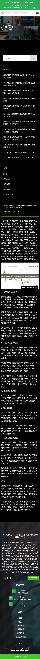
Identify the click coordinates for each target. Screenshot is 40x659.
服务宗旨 (6, 189)
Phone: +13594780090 (29, 2)
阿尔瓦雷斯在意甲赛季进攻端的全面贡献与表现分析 (19, 107)
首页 (3, 29)
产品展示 (6, 179)
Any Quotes (7, 8)
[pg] (18, 13)
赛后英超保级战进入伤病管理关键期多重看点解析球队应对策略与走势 (19, 138)
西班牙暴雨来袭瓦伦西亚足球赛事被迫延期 (18, 158)
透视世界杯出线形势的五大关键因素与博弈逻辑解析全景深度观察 (19, 123)
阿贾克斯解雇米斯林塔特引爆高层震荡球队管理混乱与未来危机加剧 (19, 92)
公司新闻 (6, 184)
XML (19, 644)
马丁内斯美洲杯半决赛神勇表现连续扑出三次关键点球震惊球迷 (19, 84)
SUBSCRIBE (33, 578)
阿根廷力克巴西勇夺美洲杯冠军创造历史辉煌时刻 (19, 99)
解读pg (5, 174)
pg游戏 (24, 657)
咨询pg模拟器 (8, 194)
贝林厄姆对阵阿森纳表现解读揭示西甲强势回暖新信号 (19, 146)
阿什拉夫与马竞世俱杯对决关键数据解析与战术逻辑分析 (19, 115)
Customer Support (19, 8)
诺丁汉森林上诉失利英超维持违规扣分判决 (18, 152)
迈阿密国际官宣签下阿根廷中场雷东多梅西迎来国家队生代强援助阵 (19, 130)
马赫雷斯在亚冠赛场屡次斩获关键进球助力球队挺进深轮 (19, 76)
